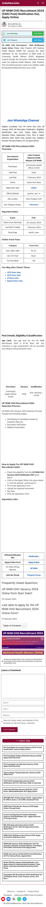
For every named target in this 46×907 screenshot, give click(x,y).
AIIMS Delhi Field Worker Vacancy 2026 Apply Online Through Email (20, 807)
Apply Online (33, 562)
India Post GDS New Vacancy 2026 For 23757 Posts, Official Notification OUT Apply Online (20, 790)
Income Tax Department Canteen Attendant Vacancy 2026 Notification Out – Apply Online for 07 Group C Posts (22, 816)
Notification (34, 556)
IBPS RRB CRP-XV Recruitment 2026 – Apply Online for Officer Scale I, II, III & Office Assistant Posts (22, 799)
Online (34, 188)
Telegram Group (34, 575)
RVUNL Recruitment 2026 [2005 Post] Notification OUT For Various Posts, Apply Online (22, 855)
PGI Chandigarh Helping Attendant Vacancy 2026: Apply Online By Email (22, 757)
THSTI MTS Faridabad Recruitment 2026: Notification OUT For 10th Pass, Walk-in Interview (22, 782)
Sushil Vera (14, 24)
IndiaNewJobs (10, 3)
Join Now (38, 33)
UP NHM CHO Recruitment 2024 (14, 659)
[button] (38, 3)
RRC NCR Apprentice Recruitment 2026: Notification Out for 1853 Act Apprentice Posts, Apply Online (21, 827)
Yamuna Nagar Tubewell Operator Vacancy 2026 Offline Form (21, 773)
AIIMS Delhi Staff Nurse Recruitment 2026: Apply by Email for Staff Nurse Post (21, 836)
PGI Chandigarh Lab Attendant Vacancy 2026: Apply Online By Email (20, 765)
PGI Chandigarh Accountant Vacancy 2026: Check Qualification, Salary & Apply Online (22, 748)
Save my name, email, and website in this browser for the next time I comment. (20, 721)
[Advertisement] (23, 95)
